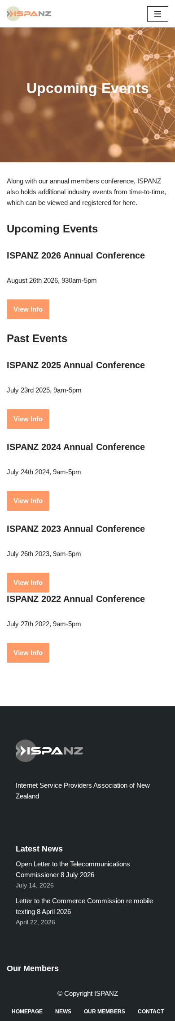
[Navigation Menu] (157, 14)
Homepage (27, 1011)
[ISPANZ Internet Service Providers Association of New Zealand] (31, 13)
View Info (28, 309)
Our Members (104, 1011)
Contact (151, 1011)
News (63, 1011)
